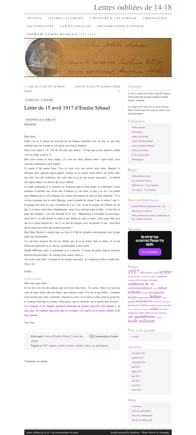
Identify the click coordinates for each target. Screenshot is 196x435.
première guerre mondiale (160, 305)
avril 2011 (136, 385)
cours (155, 288)
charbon (131, 280)
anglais (53, 345)
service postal (143, 309)
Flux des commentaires (142, 415)
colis (137, 280)
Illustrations (40, 26)
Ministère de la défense (142, 210)
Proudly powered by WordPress (125, 432)
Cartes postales (75, 26)
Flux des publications (141, 410)
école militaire (141, 320)
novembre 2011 (139, 353)
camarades (145, 276)
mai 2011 (136, 380)
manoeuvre (144, 300)
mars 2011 (136, 389)
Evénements (137, 131)
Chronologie (155, 18)
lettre (87, 345)
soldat (154, 308)
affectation (146, 272)
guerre (159, 292)
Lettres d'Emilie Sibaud (57, 336)
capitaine (161, 276)
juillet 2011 (137, 371)
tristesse (163, 312)
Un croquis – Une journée (143, 189)
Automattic (164, 432)
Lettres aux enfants (140, 136)
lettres (164, 297)
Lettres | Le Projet (65, 18)
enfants (79, 345)
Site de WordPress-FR (142, 419)
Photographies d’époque (120, 26)
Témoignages (138, 159)
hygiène (132, 297)
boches (70, 345)
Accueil (34, 18)
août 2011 (136, 366)
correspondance (140, 287)
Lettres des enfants (140, 150)
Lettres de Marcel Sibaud (143, 145)
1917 (45, 345)
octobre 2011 (138, 357)
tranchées (154, 312)
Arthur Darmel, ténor (141, 175)
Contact (135, 336)
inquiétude (143, 297)
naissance (166, 301)
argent (155, 272)
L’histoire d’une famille (113, 18)
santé (135, 309)
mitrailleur (157, 301)
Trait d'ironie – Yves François (145, 185)
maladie (131, 301)
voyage (159, 317)
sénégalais (133, 312)
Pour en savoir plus (140, 154)
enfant (162, 287)
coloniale (153, 280)
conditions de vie (141, 283)
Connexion (137, 406)
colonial (144, 279)
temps (141, 312)
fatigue (145, 292)
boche (130, 276)
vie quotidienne (100, 345)
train (147, 312)
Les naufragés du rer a (142, 180)
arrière (61, 345)
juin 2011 (136, 375)
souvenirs (163, 309)
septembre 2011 (139, 362)
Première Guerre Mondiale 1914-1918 (61, 34)
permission (134, 305)
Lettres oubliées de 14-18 (133, 7)
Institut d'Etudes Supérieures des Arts (149, 206)
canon (153, 276)
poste (144, 305)
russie (130, 309)
